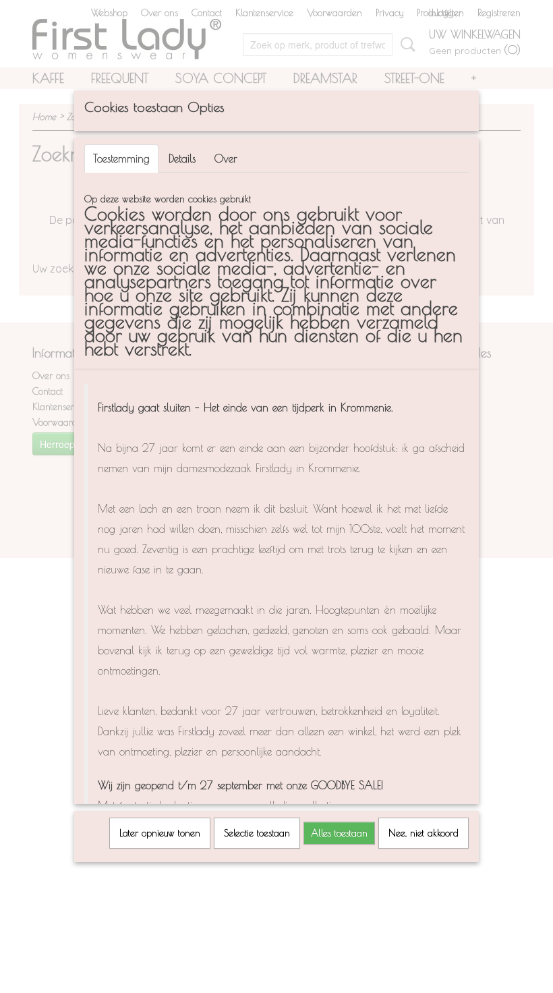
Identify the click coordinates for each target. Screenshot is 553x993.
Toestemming (121, 158)
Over (225, 158)
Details (182, 158)
